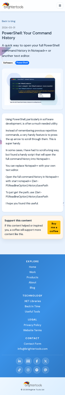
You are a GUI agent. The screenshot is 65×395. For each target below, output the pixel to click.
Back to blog (8, 21)
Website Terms (32, 330)
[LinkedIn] (19, 361)
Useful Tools (32, 311)
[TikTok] (19, 369)
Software (8, 63)
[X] (45, 361)
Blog (32, 287)
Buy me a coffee (54, 227)
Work (32, 272)
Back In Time (32, 306)
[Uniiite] (28, 361)
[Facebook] (36, 361)
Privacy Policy (32, 325)
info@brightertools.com (32, 348)
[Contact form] (45, 369)
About (32, 282)
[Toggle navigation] (60, 5)
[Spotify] (36, 369)
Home (32, 267)
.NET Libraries (32, 301)
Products (32, 277)
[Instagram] (28, 369)
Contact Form (32, 343)
